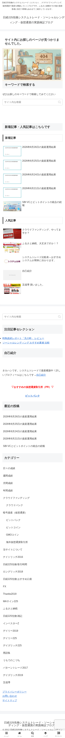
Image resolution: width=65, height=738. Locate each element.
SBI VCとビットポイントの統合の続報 (24, 446)
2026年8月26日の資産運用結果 (20, 416)
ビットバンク (32, 395)
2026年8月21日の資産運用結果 (20, 438)
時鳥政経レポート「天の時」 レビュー (23, 338)
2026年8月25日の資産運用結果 (20, 424)
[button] (59, 102)
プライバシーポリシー (14, 691)
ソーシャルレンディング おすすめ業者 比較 (26, 342)
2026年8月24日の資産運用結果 (20, 431)
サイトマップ (9, 700)
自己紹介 (41, 375)
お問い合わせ (9, 696)
